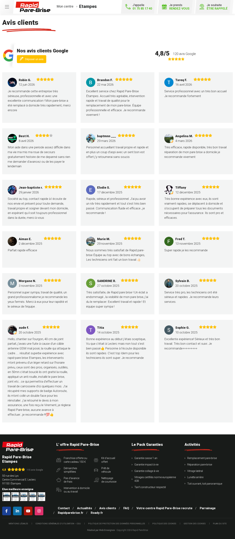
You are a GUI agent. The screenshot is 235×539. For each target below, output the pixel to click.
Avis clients (107, 508)
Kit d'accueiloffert (108, 460)
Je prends (179, 6)
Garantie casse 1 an (145, 458)
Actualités (84, 508)
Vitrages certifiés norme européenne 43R (155, 479)
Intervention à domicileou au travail (77, 490)
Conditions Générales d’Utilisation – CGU (58, 523)
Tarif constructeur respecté (150, 487)
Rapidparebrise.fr (70, 513)
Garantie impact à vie (146, 464)
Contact (64, 508)
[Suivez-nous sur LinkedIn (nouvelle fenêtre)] (18, 511)
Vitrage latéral (195, 471)
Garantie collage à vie (146, 471)
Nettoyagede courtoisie (108, 480)
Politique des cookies (164, 523)
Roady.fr (97, 513)
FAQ (126, 508)
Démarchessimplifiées (70, 470)
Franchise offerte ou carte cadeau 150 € (75, 460)
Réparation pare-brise (199, 464)
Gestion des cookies (195, 523)
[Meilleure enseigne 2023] (41, 496)
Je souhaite (217, 6)
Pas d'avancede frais (71, 480)
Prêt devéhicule (106, 470)
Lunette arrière (195, 477)
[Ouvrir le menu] (7, 7)
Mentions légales (18, 523)
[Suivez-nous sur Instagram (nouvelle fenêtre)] (40, 511)
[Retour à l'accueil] (17, 446)
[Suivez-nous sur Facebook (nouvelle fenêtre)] (7, 511)
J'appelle (142, 6)
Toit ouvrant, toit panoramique (204, 483)
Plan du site (220, 523)
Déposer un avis (35, 60)
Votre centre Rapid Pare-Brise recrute (164, 508)
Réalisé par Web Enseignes (101, 530)
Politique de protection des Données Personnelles (116, 523)
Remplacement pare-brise (202, 458)
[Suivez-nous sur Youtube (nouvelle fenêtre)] (29, 511)
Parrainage (208, 508)
